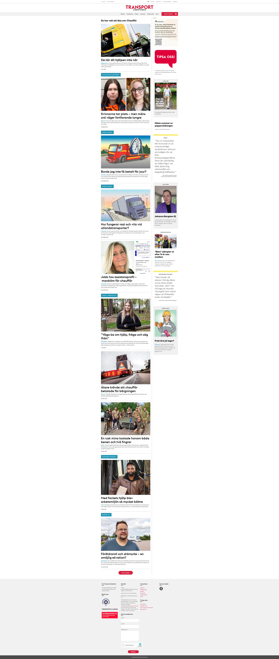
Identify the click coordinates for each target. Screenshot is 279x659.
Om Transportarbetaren (167, 1)
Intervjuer (142, 14)
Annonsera (152, 1)
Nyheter (123, 14)
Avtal (157, 14)
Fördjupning (130, 14)
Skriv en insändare (110, 1)
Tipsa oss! (103, 1)
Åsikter (136, 14)
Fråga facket (150, 14)
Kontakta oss (158, 1)
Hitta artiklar (168, 14)
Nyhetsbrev (175, 1)
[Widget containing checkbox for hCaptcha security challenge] (132, 645)
